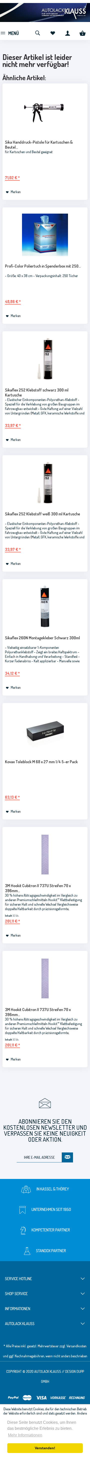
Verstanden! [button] (45, 1448)
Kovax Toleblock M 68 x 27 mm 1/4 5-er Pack (41, 761)
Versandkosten (76, 1346)
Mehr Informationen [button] (25, 1435)
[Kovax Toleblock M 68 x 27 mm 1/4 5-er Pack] (45, 730)
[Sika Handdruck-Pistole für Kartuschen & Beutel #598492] (45, 110)
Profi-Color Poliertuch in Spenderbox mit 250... (43, 266)
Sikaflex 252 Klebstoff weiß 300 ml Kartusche (42, 513)
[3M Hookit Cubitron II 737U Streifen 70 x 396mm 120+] (45, 854)
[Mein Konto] (67, 32)
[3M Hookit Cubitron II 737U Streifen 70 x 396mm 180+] (45, 978)
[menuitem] (9, 32)
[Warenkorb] (82, 32)
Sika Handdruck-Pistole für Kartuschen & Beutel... (39, 145)
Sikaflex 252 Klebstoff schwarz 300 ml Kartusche (36, 392)
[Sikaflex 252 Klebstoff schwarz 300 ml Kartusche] (45, 358)
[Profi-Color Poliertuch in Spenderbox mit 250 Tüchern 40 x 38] (45, 234)
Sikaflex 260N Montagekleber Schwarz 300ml (42, 637)
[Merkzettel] (52, 32)
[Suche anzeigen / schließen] (37, 32)
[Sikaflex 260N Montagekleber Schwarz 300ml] (45, 606)
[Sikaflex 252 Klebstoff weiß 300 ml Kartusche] (45, 482)
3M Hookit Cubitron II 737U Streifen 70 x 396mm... (38, 888)
